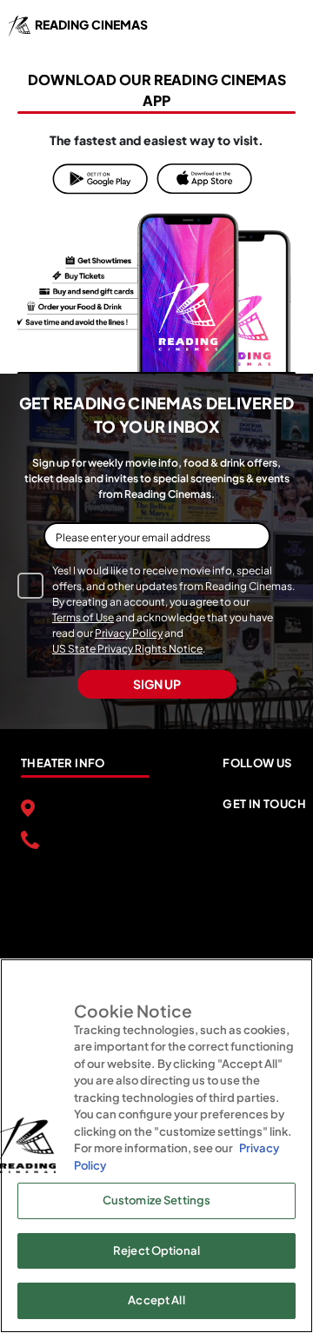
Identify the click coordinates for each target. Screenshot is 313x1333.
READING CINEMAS (91, 24)
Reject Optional (156, 1250)
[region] (156, 1145)
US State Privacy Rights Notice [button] (127, 648)
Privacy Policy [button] (129, 633)
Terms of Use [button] (83, 617)
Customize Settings (156, 1200)
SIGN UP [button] (157, 684)
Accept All (156, 1300)
